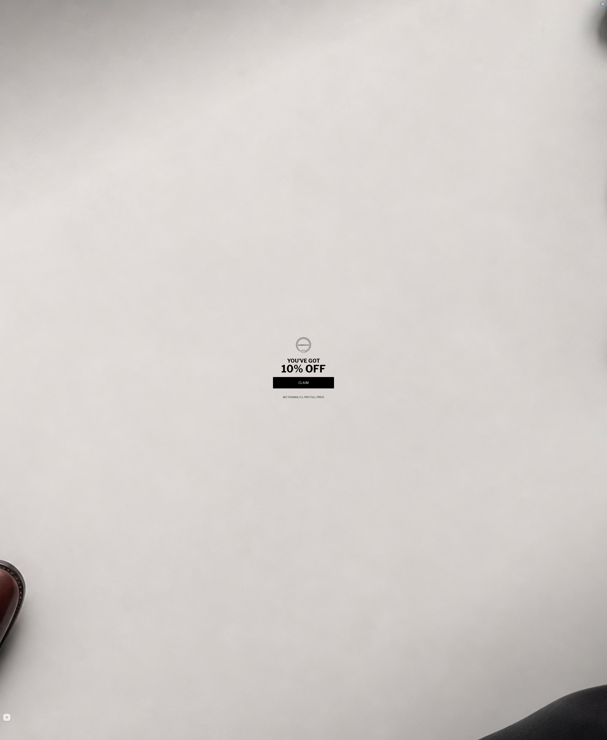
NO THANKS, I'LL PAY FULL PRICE (303, 397)
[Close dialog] (603, 4)
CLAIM (303, 383)
